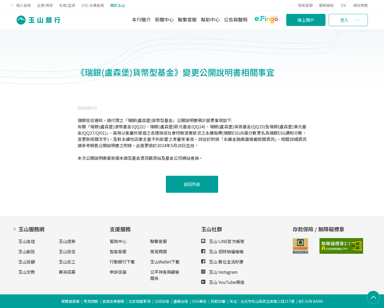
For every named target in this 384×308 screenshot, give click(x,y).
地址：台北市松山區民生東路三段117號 (262, 301)
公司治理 (162, 301)
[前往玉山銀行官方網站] (37, 20)
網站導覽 (360, 5)
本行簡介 (141, 19)
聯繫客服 (187, 19)
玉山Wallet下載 (164, 261)
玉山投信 (67, 251)
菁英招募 (67, 272)
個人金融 (23, 5)
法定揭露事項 (139, 301)
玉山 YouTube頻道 (226, 282)
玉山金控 (26, 241)
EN (343, 5)
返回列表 (192, 184)
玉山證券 (67, 241)
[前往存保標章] (300, 252)
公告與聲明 (235, 19)
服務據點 (326, 5)
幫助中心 (210, 19)
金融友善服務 (113, 301)
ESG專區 (199, 301)
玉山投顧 (26, 261)
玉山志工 (67, 261)
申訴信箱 (118, 272)
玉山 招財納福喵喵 (225, 251)
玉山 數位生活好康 (225, 261)
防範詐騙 (218, 301)
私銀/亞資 (67, 5)
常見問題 (158, 251)
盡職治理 (180, 301)
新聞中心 (164, 19)
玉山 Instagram (223, 272)
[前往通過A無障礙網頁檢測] (329, 246)
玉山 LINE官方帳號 (226, 241)
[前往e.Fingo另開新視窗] (266, 20)
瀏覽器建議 (70, 301)
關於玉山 (117, 5)
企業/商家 (45, 5)
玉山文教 (26, 272)
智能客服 (305, 5)
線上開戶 (306, 20)
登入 (344, 20)
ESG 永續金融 (93, 5)
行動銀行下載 (122, 261)
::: (12, 4)
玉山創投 (26, 251)
